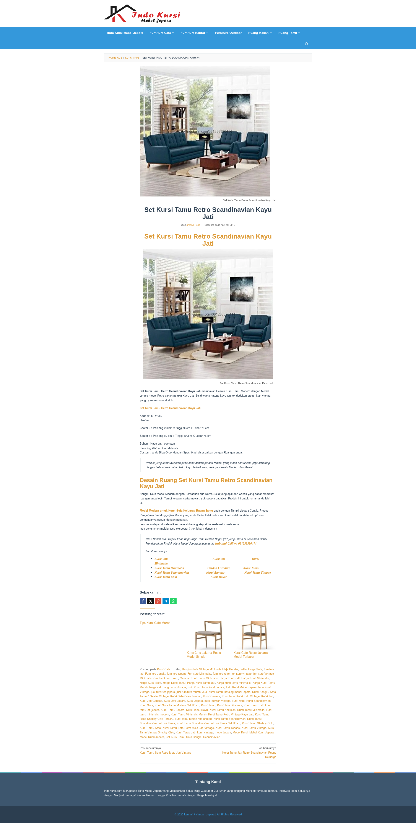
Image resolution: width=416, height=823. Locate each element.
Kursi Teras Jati (185, 732)
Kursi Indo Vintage (248, 696)
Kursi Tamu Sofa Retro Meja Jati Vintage (188, 728)
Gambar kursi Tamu (165, 678)
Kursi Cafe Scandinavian (185, 696)
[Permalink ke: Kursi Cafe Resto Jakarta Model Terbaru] (255, 635)
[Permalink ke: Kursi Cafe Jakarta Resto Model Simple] (208, 635)
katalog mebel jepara (237, 692)
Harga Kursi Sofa (150, 683)
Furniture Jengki (155, 673)
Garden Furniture (218, 568)
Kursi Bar (219, 559)
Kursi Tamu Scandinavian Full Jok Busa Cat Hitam (208, 723)
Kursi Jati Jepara (174, 701)
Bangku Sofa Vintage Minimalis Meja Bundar (210, 669)
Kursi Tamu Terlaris (228, 728)
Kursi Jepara (195, 701)
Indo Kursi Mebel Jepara (241, 687)
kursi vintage (205, 732)
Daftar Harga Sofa (251, 669)
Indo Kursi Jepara (213, 687)
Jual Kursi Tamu (212, 692)
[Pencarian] (306, 43)
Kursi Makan (219, 577)
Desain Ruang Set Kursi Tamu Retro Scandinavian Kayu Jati (206, 483)
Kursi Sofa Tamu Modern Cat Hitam (177, 705)
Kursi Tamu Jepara (172, 710)
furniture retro (221, 673)
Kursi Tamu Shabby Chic (257, 723)
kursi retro (238, 701)
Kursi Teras (250, 568)
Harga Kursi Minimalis (255, 678)
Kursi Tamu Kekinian (223, 710)
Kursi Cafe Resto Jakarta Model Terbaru (251, 654)
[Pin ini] (158, 601)
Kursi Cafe (161, 559)
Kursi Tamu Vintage (257, 572)
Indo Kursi (194, 687)
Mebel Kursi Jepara (261, 732)
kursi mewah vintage (217, 701)
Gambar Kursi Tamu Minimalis (199, 678)
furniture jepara (176, 673)
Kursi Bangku (217, 572)
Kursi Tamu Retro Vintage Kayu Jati (230, 714)
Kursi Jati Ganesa (151, 701)
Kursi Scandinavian (258, 701)
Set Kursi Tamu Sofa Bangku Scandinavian (193, 737)
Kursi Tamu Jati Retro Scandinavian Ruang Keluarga (249, 752)
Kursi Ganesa (211, 696)
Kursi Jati (267, 696)
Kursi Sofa (146, 705)
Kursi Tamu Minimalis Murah (188, 714)
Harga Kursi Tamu (174, 683)
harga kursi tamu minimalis (234, 683)
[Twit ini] (150, 601)
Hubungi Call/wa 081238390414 (235, 543)
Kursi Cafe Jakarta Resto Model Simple (204, 654)
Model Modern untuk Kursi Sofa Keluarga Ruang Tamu (177, 510)
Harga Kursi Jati (229, 678)
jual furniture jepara (163, 692)
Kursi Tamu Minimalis (169, 568)
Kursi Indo (228, 696)
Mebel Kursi (240, 732)
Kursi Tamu (208, 705)
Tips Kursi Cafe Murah (155, 622)
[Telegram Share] (165, 601)
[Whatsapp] (173, 601)
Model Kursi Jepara (152, 737)
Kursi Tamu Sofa (165, 577)
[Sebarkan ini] (143, 601)
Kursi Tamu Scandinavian (171, 572)
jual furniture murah (189, 692)
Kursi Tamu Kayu (197, 710)
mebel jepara (223, 732)
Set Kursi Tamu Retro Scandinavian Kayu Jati (208, 240)
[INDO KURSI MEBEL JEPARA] (142, 13)
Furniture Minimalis (199, 673)
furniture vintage (241, 673)
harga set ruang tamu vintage (167, 687)
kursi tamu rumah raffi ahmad (193, 719)
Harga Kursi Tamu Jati (201, 683)
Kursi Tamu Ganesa (229, 705)
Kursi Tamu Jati (253, 705)
